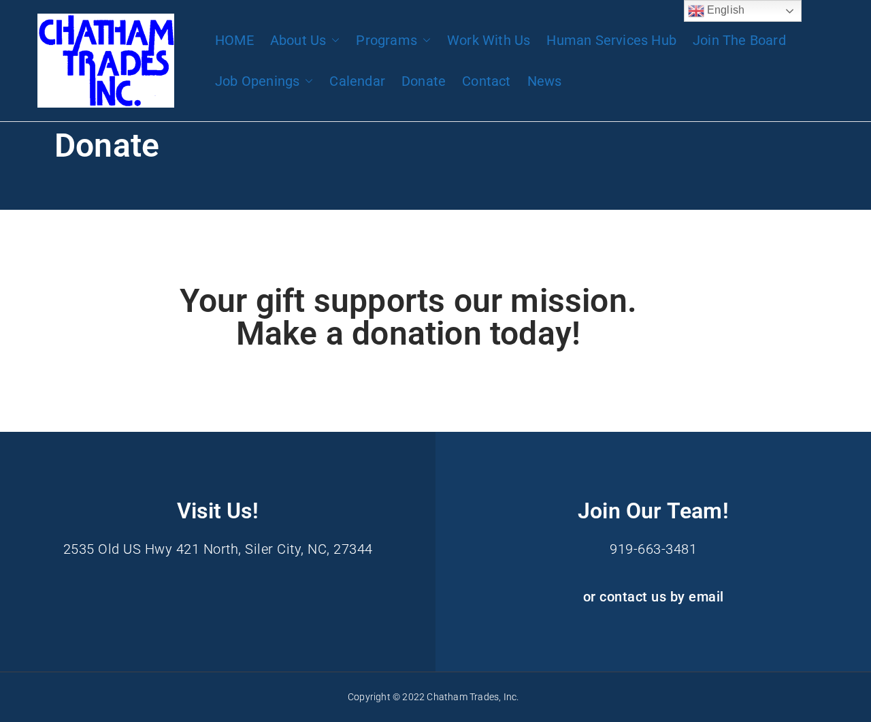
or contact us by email (653, 596)
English (724, 10)
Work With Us (488, 40)
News (544, 81)
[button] (333, 40)
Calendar (357, 81)
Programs (386, 40)
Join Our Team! (653, 511)
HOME (234, 40)
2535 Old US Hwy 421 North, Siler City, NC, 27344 (218, 549)
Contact (486, 81)
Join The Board (739, 40)
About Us (298, 40)
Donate (423, 81)
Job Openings (257, 81)
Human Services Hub (611, 40)
